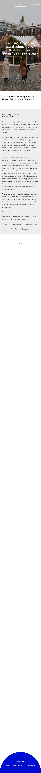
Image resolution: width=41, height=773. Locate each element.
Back (20, 244)
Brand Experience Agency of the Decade (20, 765)
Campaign (25, 229)
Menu (35, 4)
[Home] (20, 4)
